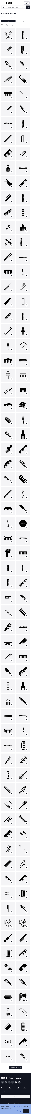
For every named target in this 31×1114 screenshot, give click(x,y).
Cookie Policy (17, 1106)
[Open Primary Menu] (2, 3)
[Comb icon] (23, 35)
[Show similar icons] (11, 38)
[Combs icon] (8, 35)
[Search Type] (4, 7)
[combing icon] (8, 553)
